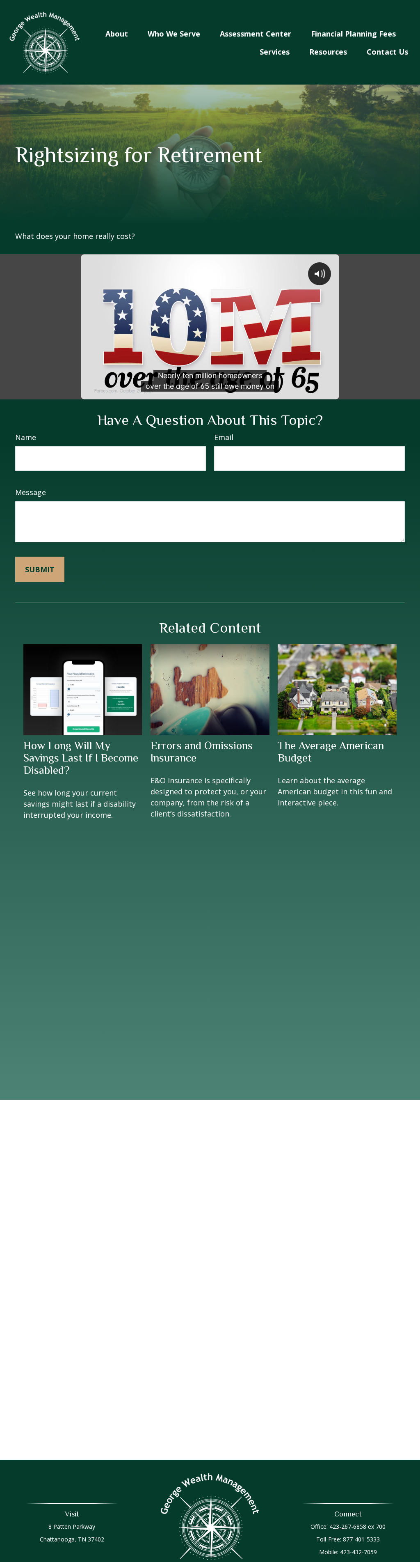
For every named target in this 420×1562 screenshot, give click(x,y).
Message (30, 492)
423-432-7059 (358, 1552)
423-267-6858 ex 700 (357, 1526)
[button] (117, 33)
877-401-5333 (361, 1539)
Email (223, 437)
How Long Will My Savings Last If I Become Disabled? (80, 757)
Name (25, 437)
